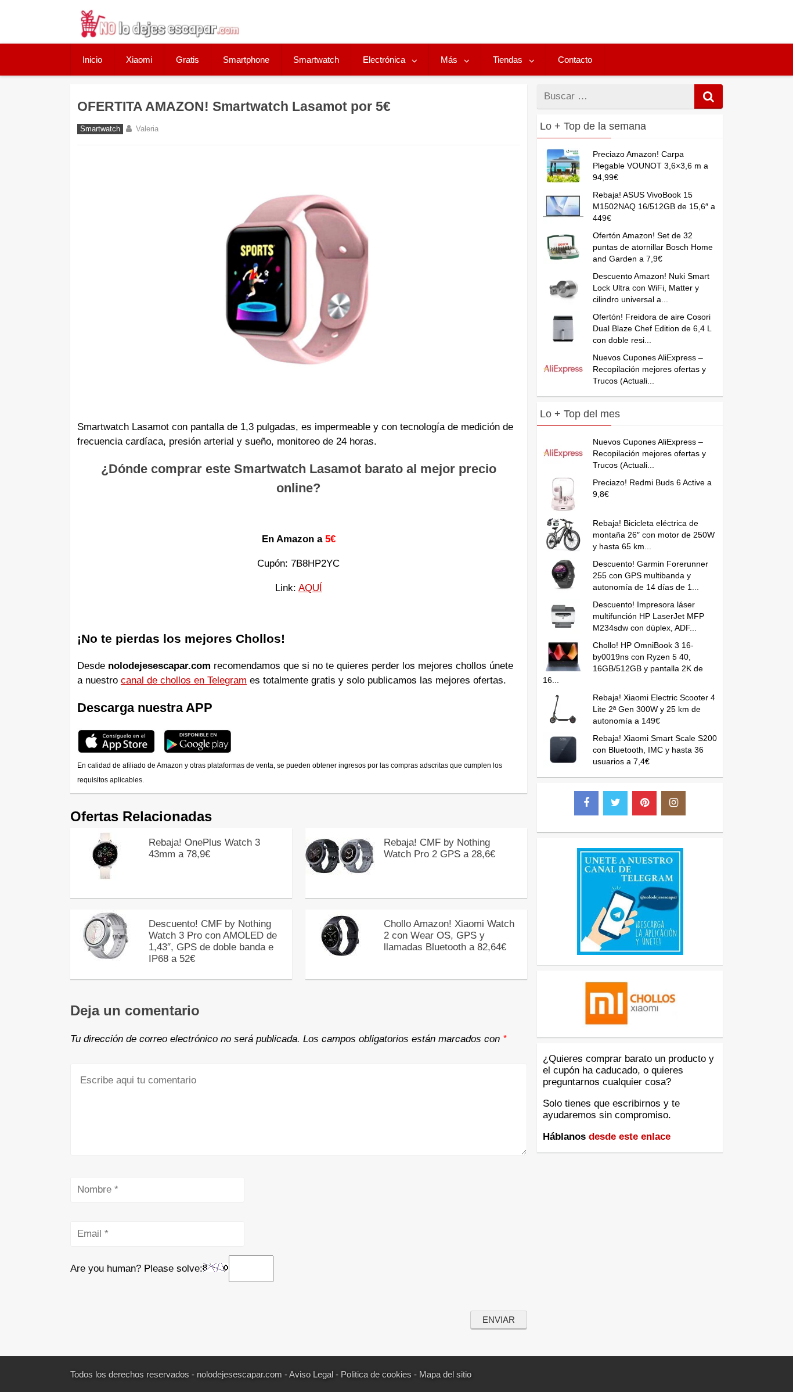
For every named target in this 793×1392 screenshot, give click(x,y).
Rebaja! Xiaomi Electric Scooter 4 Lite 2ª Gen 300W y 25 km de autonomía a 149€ (654, 709)
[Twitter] (615, 803)
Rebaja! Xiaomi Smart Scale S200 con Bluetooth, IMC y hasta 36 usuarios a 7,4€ (655, 749)
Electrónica (384, 60)
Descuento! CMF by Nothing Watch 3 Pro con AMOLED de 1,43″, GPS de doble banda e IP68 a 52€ (213, 941)
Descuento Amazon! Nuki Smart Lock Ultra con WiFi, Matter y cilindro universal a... (651, 287)
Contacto (575, 60)
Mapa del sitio (445, 1374)
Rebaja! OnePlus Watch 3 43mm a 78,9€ (204, 848)
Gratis (187, 60)
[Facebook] (586, 803)
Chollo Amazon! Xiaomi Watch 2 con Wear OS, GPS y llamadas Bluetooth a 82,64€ (449, 935)
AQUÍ (310, 587)
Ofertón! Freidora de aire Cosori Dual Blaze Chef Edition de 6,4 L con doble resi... (652, 328)
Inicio (92, 60)
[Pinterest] (644, 803)
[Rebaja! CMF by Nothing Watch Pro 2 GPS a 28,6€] (340, 879)
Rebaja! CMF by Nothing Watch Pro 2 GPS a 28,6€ (439, 848)
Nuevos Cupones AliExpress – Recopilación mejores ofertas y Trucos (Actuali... (649, 369)
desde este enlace (630, 1136)
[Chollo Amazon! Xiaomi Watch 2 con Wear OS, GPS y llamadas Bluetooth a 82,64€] (340, 958)
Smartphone (246, 60)
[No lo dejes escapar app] (116, 751)
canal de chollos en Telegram (184, 680)
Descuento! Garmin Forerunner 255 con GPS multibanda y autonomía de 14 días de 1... (650, 575)
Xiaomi (139, 60)
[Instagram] (673, 803)
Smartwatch (316, 60)
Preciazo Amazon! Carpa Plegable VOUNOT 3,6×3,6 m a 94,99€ (650, 165)
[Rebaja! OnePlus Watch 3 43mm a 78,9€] (105, 877)
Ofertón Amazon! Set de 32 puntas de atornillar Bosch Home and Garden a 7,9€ (653, 247)
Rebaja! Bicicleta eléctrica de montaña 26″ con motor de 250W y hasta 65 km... (654, 534)
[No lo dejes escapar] (159, 34)
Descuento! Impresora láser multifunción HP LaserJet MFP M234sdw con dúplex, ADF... (648, 616)
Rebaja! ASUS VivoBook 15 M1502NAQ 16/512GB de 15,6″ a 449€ (654, 206)
